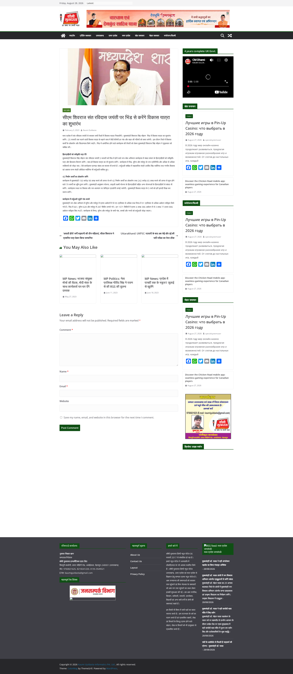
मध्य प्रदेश (126, 35)
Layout (134, 567)
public (189, 116)
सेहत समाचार (154, 35)
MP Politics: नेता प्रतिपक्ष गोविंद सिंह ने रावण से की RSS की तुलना (118, 283)
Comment (66, 330)
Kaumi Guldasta (89, 130)
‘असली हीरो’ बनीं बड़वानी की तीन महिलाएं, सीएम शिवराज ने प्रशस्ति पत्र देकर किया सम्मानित (88, 236)
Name (64, 371)
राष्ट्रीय (72, 35)
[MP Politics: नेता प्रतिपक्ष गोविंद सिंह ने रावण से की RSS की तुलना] (119, 256)
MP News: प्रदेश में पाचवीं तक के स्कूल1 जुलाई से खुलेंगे (159, 283)
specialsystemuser (213, 140)
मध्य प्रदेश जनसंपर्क (213, 552)
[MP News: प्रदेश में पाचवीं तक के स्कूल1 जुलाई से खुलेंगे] (160, 256)
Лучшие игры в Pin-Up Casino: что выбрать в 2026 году (205, 128)
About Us (135, 554)
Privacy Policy (137, 574)
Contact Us (136, 561)
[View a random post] (229, 35)
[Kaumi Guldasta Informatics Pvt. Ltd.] (63, 35)
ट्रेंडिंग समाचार (85, 35)
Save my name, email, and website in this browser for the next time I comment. (109, 417)
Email (64, 386)
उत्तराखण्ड (100, 35)
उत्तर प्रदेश (113, 35)
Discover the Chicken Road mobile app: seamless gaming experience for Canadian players (207, 184)
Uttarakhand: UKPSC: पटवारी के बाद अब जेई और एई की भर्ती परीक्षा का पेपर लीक (147, 236)
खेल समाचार (139, 35)
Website (64, 401)
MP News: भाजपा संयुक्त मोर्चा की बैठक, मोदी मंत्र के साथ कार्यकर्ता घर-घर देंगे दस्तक (77, 285)
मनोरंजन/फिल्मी (170, 35)
